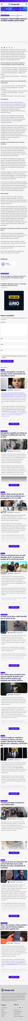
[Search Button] (26, 4)
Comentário (3, 322)
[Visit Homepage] (14, 4)
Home (2, 12)
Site (1, 350)
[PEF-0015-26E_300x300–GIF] (14, 300)
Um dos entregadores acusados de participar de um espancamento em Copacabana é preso (13, 276)
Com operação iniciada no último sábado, (11, 102)
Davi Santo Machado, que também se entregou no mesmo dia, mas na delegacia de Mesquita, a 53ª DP (13, 414)
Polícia (2, 370)
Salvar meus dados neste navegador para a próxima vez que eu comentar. (14, 356)
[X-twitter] (15, 1008)
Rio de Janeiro (6, 15)
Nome (2, 338)
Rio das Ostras (19, 583)
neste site (9, 122)
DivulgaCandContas (18, 767)
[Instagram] (17, 1008)
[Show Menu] (1, 4)
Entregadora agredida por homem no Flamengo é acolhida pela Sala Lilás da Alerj (14, 284)
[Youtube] (20, 1008)
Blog (4, 12)
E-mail (2, 344)
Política (2, 492)
